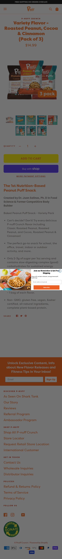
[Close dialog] (60, 271)
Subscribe (46, 287)
